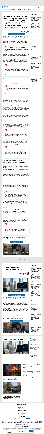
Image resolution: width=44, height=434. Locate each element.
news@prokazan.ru (21, 413)
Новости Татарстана (33, 352)
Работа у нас (21, 414)
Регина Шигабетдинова (25, 31)
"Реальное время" (18, 196)
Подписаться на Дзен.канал (16, 34)
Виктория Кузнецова (22, 273)
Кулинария (33, 49)
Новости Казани (26, 375)
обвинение (10, 184)
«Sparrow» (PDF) (37, 429)
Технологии (34, 17)
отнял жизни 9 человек (14, 37)
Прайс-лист (21, 408)
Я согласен (31, 431)
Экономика (6, 338)
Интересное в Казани (34, 23)
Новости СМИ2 (5, 243)
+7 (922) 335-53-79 (21, 411)
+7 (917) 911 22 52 (21, 405)
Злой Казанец (21, 318)
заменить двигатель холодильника (34, 46)
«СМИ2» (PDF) (33, 429)
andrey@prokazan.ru (21, 407)
